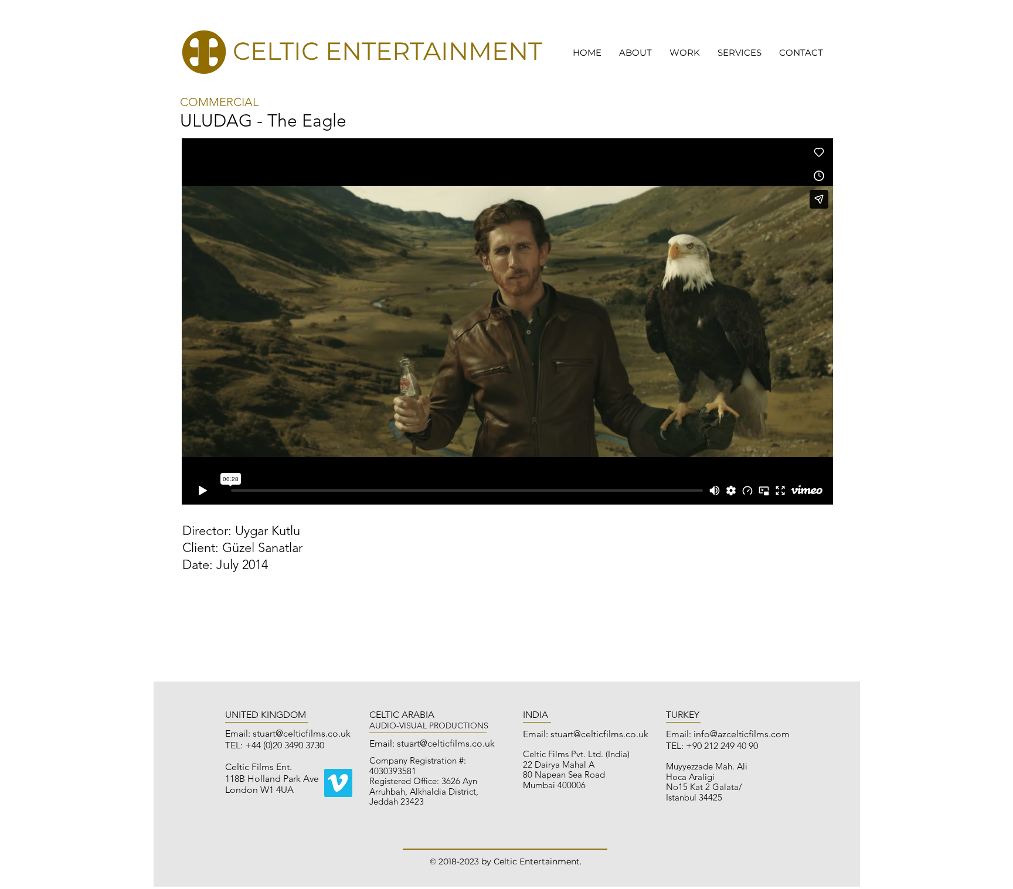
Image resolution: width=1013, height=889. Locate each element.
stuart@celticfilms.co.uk (302, 733)
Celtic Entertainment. (538, 861)
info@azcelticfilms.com (742, 734)
